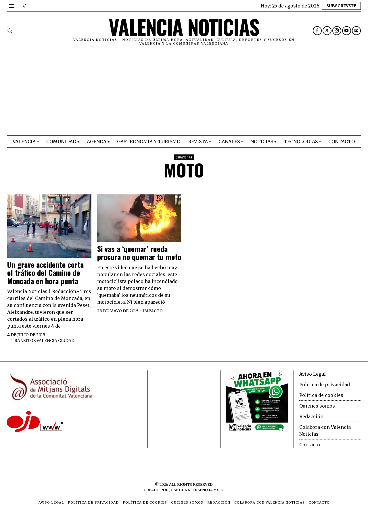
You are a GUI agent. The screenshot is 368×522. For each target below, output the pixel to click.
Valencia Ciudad (55, 340)
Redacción (311, 416)
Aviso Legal (312, 374)
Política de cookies (321, 395)
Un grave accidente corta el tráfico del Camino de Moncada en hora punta (45, 273)
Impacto (153, 310)
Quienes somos (317, 406)
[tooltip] (317, 30)
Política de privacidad (324, 384)
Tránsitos (24, 340)
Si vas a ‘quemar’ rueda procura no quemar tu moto (139, 253)
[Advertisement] (184, 92)
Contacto (309, 445)
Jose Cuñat (180, 489)
